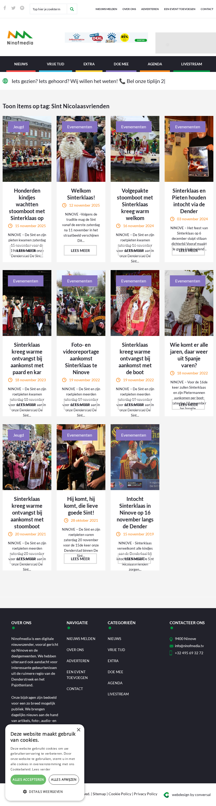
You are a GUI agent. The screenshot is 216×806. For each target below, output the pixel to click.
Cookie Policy (120, 794)
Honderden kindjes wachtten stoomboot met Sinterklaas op (27, 204)
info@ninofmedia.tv (189, 646)
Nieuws (21, 64)
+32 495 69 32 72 (189, 653)
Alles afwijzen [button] (64, 779)
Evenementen (79, 126)
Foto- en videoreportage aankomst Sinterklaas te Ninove (81, 358)
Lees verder (41, 769)
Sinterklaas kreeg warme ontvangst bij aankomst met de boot (135, 358)
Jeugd (18, 126)
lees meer (26, 250)
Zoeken (72, 9)
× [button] (78, 730)
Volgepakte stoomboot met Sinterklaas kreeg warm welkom (135, 204)
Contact (207, 9)
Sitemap (99, 794)
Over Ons (129, 9)
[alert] (44, 762)
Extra (89, 64)
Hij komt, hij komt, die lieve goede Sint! (81, 506)
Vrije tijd (55, 64)
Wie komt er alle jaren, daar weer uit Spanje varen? (189, 354)
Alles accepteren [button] (28, 779)
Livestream (191, 64)
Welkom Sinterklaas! (81, 194)
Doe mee (121, 64)
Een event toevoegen (179, 9)
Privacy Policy (145, 794)
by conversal (191, 794)
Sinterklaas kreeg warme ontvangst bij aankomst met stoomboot (27, 512)
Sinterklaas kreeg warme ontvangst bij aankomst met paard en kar (27, 358)
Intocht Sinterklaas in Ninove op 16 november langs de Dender (135, 512)
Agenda (155, 64)
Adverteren (150, 9)
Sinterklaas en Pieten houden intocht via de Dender (189, 200)
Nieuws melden (106, 9)
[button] (45, 791)
